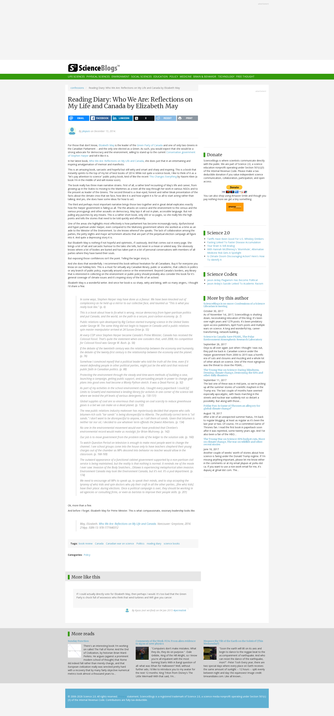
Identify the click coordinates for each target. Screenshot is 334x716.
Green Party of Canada (150, 145)
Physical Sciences (98, 77)
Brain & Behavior (204, 77)
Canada (99, 543)
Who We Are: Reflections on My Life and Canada (116, 161)
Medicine (186, 77)
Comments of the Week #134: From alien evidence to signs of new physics (166, 642)
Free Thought (245, 77)
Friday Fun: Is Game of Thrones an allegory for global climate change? (232, 407)
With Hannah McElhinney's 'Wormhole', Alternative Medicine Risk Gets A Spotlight (235, 251)
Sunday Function (78, 641)
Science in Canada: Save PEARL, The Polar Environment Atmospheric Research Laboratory (233, 338)
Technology (226, 77)
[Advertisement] (167, 30)
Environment (120, 77)
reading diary (154, 543)
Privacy (122, 696)
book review (86, 543)
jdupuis (86, 131)
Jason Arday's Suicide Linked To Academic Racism (235, 283)
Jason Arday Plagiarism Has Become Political (232, 280)
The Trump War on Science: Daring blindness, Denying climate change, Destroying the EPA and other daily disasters (233, 372)
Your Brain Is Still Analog (221, 245)
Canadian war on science (120, 543)
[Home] (101, 68)
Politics (140, 543)
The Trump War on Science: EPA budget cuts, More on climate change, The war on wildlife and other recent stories (234, 441)
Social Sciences (141, 77)
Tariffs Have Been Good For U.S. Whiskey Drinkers (235, 238)
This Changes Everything (163, 176)
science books (172, 543)
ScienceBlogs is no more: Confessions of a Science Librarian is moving (234, 305)
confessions (77, 87)
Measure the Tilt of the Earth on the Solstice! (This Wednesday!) (233, 642)
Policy (173, 77)
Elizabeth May (106, 145)
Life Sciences (76, 77)
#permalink (179, 610)
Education (160, 77)
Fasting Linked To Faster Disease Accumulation (234, 242)
